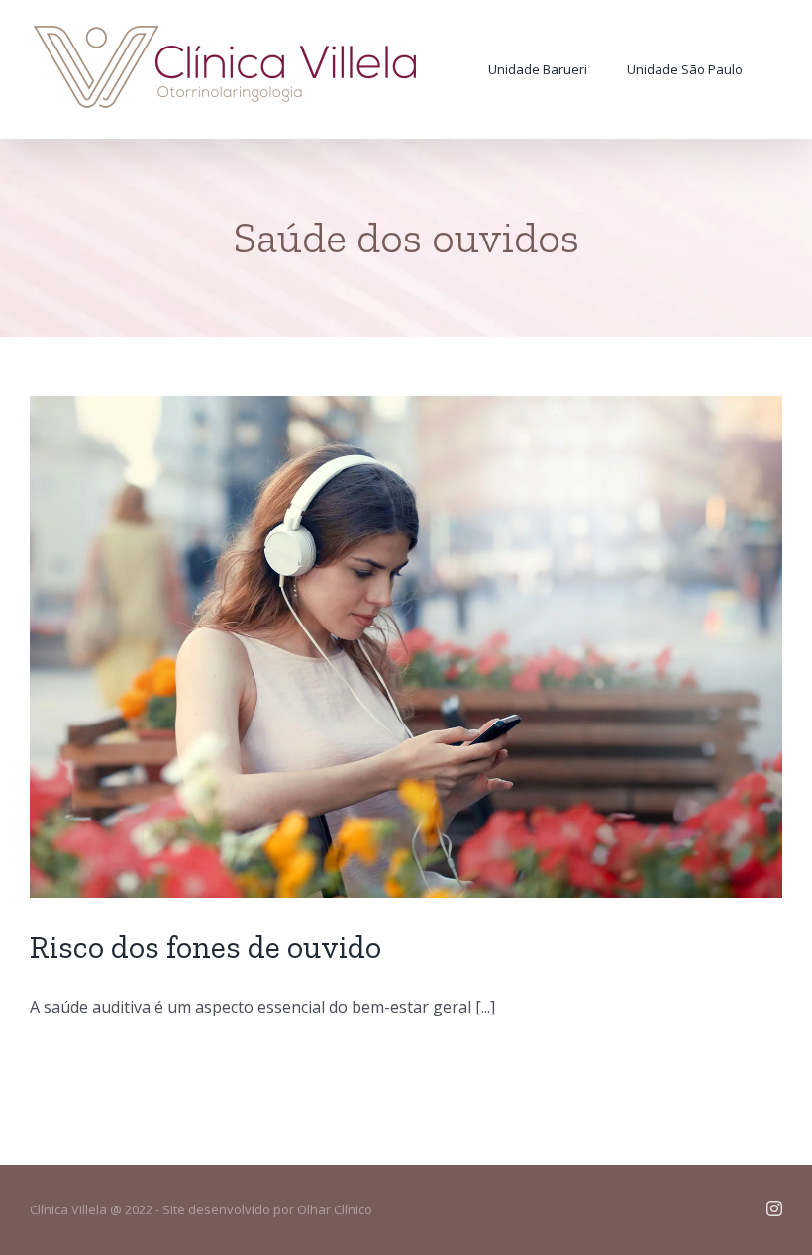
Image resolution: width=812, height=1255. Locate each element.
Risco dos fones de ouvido (205, 947)
